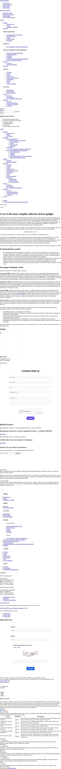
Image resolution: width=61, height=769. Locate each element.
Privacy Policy (6, 615)
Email (12, 636)
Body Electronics (10, 527)
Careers (5, 94)
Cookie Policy (6, 616)
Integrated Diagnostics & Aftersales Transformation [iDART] (18, 544)
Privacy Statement (4, 682)
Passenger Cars (7, 497)
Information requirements (9, 600)
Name (12, 627)
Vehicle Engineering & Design (11, 541)
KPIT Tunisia (6, 7)
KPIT (26, 608)
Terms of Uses (6, 613)
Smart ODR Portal (4, 602)
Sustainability (6, 557)
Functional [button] (2, 738)
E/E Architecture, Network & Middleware (16, 538)
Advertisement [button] (3, 756)
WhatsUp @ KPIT (8, 13)
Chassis (8, 529)
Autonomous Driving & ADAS (14, 526)
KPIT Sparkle (6, 16)
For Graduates (6, 568)
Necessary (4, 710)
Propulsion (9, 532)
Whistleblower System (8, 597)
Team (4, 559)
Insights (5, 61)
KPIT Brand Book (14, 182)
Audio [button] (18, 647)
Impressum (6, 598)
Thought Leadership (8, 507)
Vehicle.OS (9, 147)
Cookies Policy (4, 680)
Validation (5, 545)
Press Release (13, 179)
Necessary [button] (2, 709)
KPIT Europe (6, 3)
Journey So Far (7, 556)
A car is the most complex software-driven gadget (15, 202)
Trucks (5, 498)
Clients (5, 554)
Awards (5, 553)
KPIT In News (13, 180)
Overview (5, 506)
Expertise (5, 28)
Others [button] (1, 762)
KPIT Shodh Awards (8, 14)
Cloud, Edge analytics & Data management (14, 540)
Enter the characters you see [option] (23, 645)
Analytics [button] (2, 750)
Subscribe (18, 453)
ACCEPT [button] (2, 687)
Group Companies (7, 560)
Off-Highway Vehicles (9, 500)
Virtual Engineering (8, 542)
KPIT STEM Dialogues (9, 17)
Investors (5, 100)
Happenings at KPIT (5, 10)
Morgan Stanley (22, 293)
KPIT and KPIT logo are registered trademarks (12, 608)
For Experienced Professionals (10, 569)
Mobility (5, 23)
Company (5, 66)
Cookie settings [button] (4, 686)
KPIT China (6, 6)
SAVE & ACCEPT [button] (5, 766)
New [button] (15, 647)
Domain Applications (11, 139)
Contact (2, 129)
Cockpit (8, 530)
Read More (3, 434)
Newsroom (9, 177)
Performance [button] (3, 744)
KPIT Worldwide (4, 0)
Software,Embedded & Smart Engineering (17, 150)
